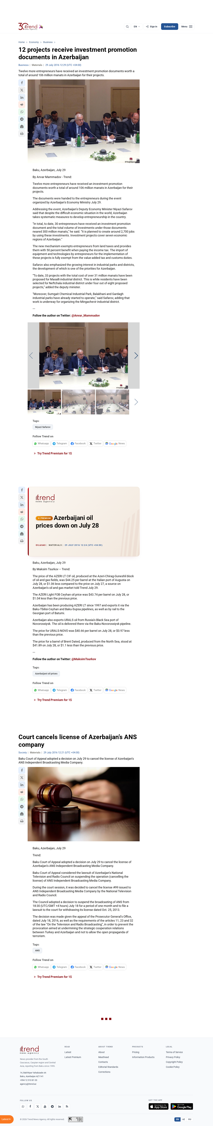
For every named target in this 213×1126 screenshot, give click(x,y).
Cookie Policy (173, 1067)
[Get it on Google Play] (182, 1106)
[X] (38, 1106)
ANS (37, 950)
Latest (68, 1052)
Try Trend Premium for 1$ (54, 453)
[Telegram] (52, 1106)
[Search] (127, 26)
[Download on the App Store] (159, 1106)
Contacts (103, 1062)
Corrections (104, 1072)
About (101, 1052)
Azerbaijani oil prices (46, 673)
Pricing (135, 1052)
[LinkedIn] (60, 1106)
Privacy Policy (173, 1057)
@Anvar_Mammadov (86, 315)
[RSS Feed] (67, 1106)
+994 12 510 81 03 (28, 1080)
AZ (183, 1119)
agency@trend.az (28, 1084)
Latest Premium (73, 1057)
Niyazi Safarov (42, 427)
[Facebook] (30, 1106)
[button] (22, 83)
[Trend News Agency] (29, 1050)
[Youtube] (45, 1106)
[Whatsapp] (23, 1106)
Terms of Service (174, 1052)
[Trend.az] (30, 26)
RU (189, 1119)
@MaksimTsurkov (84, 659)
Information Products (143, 1057)
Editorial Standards (108, 1067)
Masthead (103, 1057)
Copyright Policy (174, 1062)
